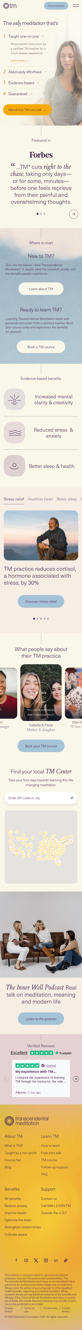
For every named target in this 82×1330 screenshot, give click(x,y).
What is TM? (14, 1145)
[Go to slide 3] (44, 214)
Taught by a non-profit (20, 1152)
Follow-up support (54, 1166)
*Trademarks (50, 1308)
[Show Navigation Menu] (76, 5)
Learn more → (19, 60)
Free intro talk (51, 1152)
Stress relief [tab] (14, 499)
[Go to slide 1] (38, 214)
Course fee (13, 1159)
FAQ (44, 1174)
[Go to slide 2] (41, 214)
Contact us (49, 1198)
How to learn (50, 1145)
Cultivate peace (16, 1234)
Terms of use (29, 1309)
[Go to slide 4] (44, 619)
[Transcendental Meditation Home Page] (9, 6)
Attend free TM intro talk (27, 109)
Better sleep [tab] (67, 499)
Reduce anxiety (16, 1205)
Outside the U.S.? (54, 1212)
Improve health (16, 1212)
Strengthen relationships (23, 1226)
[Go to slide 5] (48, 619)
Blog (8, 1166)
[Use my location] (72, 798)
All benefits (13, 1198)
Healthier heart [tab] (40, 499)
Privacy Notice (9, 1309)
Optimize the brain (18, 1219)
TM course (49, 1159)
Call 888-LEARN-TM (56, 1205)
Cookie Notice (66, 1309)
